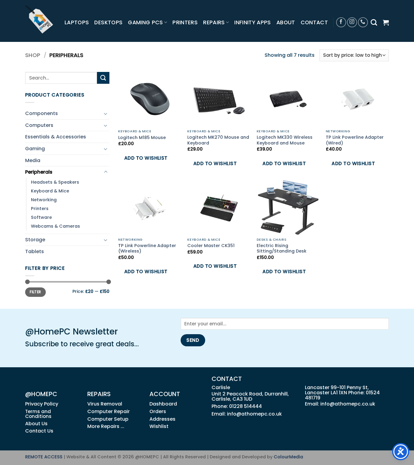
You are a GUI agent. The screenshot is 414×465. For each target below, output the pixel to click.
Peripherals (38, 171)
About (285, 22)
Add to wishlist (146, 158)
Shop (32, 55)
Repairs (214, 22)
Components (41, 113)
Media (32, 160)
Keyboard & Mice (50, 191)
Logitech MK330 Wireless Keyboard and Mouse (284, 140)
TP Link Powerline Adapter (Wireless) (147, 248)
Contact (314, 22)
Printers (185, 22)
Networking (44, 200)
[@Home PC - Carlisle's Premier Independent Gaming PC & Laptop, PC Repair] (40, 21)
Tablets (34, 251)
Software (41, 217)
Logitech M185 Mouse (142, 138)
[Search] (374, 22)
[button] (386, 22)
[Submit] (103, 78)
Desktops (108, 22)
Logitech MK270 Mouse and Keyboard (218, 140)
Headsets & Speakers (55, 182)
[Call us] (363, 22)
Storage (35, 239)
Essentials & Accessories (55, 136)
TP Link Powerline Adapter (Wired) (355, 140)
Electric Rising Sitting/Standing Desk (281, 248)
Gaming (35, 148)
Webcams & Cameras (55, 226)
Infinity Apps (252, 22)
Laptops (77, 22)
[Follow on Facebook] (341, 22)
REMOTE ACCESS (43, 457)
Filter (35, 292)
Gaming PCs (145, 22)
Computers (39, 125)
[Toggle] (105, 113)
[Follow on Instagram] (352, 22)
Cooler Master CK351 (211, 246)
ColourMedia (288, 457)
